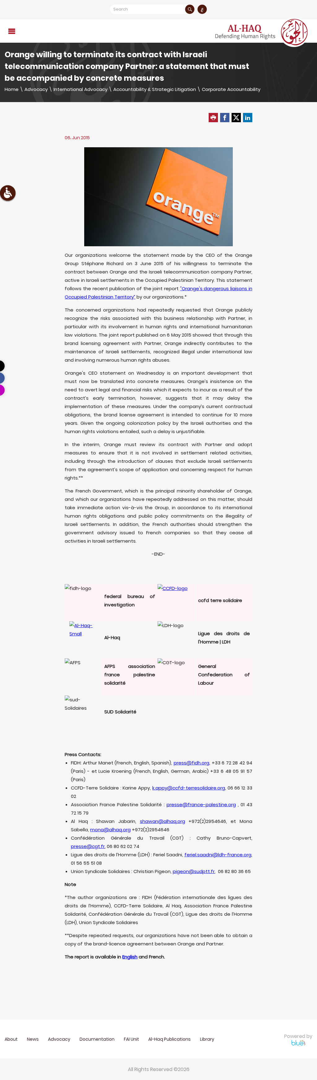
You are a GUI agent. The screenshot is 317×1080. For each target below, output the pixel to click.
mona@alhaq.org (110, 829)
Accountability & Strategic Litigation (154, 89)
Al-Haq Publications (169, 1039)
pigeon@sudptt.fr (194, 871)
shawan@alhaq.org (162, 821)
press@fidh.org (191, 762)
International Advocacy (80, 89)
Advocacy (36, 89)
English (129, 956)
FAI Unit (131, 1039)
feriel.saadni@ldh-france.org (218, 854)
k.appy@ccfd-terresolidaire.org (188, 788)
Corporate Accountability (231, 89)
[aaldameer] (176, 602)
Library (207, 1039)
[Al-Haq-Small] (83, 635)
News (33, 1039)
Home (12, 89)
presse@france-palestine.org (201, 804)
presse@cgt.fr (88, 846)
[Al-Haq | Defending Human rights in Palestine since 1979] (262, 32)
